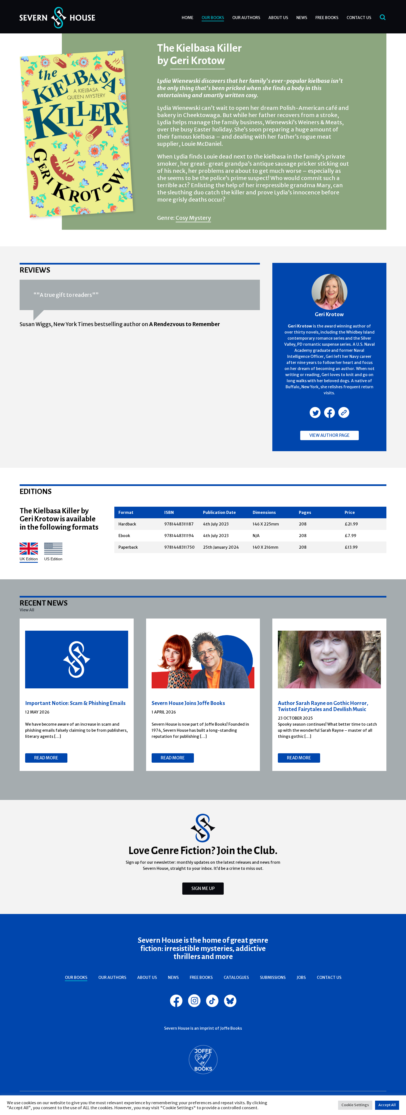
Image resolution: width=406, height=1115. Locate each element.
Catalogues (236, 977)
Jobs (301, 977)
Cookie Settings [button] (355, 1105)
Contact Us (359, 17)
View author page (329, 435)
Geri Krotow (197, 60)
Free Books (326, 17)
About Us (278, 17)
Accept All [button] (387, 1105)
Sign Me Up (203, 888)
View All (27, 609)
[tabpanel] (77, 695)
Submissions (273, 977)
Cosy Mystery (193, 217)
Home (187, 17)
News (301, 17)
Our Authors (246, 17)
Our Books (213, 17)
